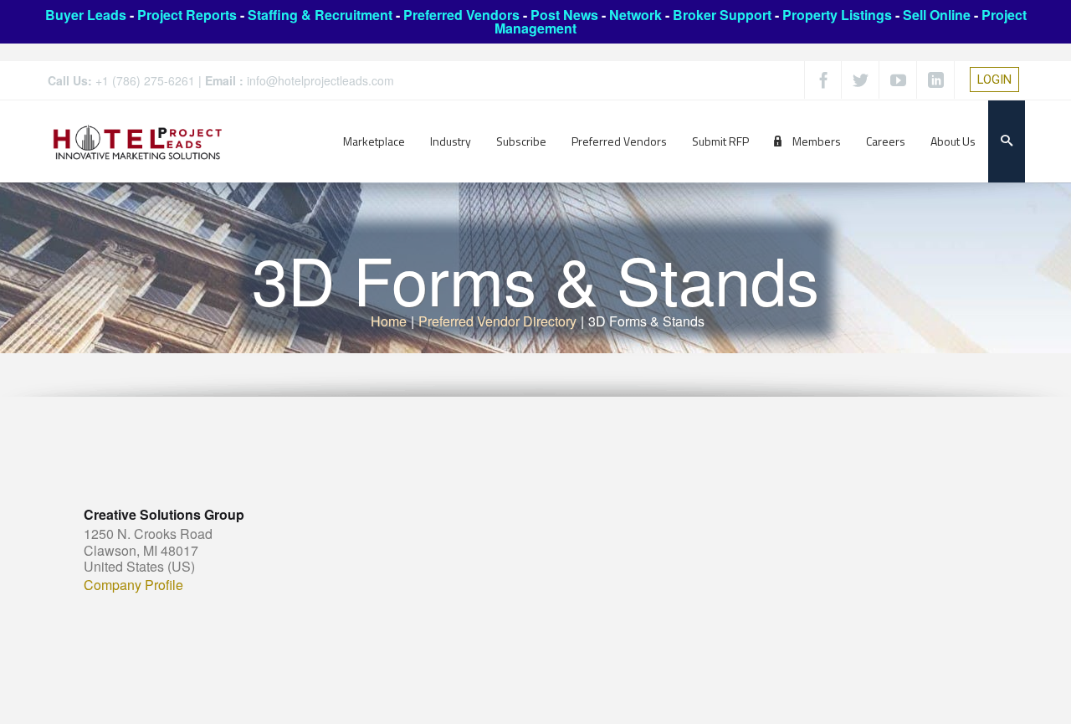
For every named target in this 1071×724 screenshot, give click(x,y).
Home (389, 321)
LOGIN (994, 79)
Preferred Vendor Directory (497, 321)
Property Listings (837, 14)
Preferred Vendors (461, 14)
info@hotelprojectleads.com (320, 80)
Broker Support (722, 14)
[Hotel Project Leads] (137, 141)
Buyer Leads (85, 14)
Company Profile (133, 585)
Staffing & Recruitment (320, 14)
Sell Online (937, 14)
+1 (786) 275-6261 (145, 80)
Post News (564, 14)
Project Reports (187, 14)
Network (635, 14)
